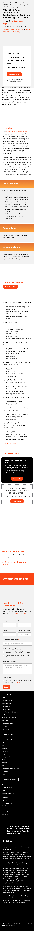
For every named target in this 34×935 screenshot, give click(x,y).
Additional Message (10, 661)
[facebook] (4, 841)
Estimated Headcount (11, 639)
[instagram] (7, 841)
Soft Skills (10, 2)
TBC (11, 24)
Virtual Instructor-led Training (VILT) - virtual (17, 656)
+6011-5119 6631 (20, 614)
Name (5, 621)
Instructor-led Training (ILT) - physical (17, 652)
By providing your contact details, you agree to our (18, 681)
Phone (20, 621)
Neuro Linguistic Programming (16, 131)
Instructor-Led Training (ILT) (13, 29)
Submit (6, 687)
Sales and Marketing (21, 2)
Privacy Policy (18, 682)
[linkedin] (11, 841)
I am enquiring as (24, 630)
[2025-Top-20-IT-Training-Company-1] (7, 907)
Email (5, 630)
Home (4, 2)
